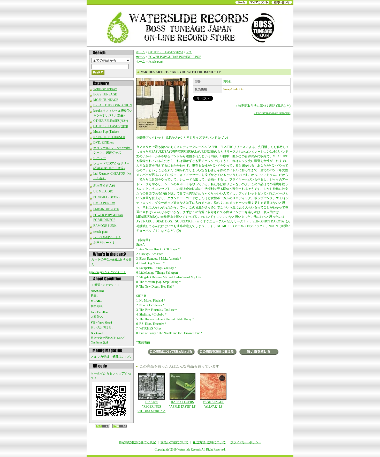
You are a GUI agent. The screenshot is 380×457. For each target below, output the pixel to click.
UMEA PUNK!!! (104, 203)
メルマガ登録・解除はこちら (111, 356)
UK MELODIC (103, 191)
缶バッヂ (99, 158)
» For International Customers (272, 113)
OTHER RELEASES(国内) (110, 126)
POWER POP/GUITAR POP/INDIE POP (174, 57)
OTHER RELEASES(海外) (110, 121)
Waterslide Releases (105, 89)
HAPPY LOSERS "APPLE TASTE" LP (182, 404)
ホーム (140, 52)
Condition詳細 (99, 342)
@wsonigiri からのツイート (107, 272)
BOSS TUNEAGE (105, 94)
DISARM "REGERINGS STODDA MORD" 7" (151, 406)
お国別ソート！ (104, 242)
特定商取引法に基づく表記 (137, 442)
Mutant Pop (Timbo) (106, 131)
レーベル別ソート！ (107, 237)
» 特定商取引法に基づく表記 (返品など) (263, 106)
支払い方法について (174, 442)
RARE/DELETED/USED (109, 137)
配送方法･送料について (209, 442)
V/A (189, 52)
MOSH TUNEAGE (105, 100)
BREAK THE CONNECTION (112, 105)
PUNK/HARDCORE (106, 197)
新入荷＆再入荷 (104, 185)
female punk (100, 232)
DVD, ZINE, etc (103, 142)
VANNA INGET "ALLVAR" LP (213, 404)
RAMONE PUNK (105, 226)
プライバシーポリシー (245, 442)
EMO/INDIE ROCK (106, 209)
